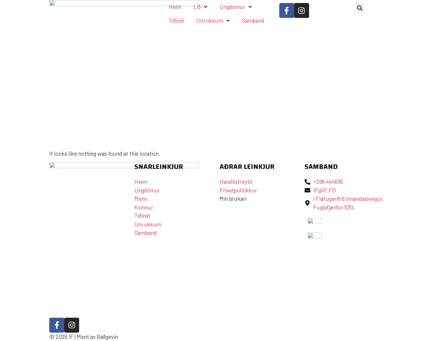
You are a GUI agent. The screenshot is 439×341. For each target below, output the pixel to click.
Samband (253, 20)
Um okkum (209, 20)
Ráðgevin (107, 336)
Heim (175, 6)
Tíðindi (176, 20)
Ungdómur (232, 6)
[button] (360, 8)
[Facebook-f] (286, 10)
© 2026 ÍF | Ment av (73, 336)
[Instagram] (301, 10)
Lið (197, 6)
